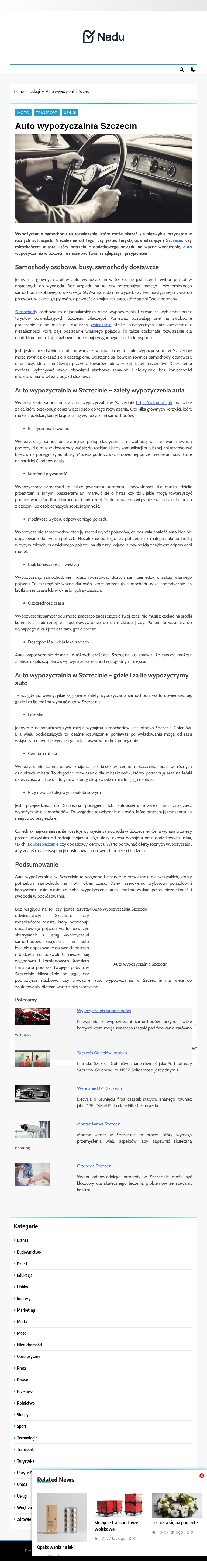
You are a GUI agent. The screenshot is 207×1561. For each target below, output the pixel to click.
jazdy (115, 447)
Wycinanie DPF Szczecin (99, 1088)
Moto (23, 112)
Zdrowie (24, 1519)
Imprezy (24, 1298)
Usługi (70, 112)
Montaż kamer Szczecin (98, 1123)
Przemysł (25, 1391)
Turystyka (25, 1461)
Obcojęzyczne (28, 1356)
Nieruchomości (29, 1345)
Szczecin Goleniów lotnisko (102, 1052)
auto (187, 246)
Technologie (27, 1438)
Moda (22, 1321)
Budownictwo (29, 1252)
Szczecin (174, 240)
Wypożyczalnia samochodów (104, 1010)
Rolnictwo (26, 1403)
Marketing (26, 1310)
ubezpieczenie (45, 844)
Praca (22, 1368)
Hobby (22, 1287)
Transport (46, 112)
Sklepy (23, 1414)
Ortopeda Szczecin (94, 1166)
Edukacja (25, 1275)
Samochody (26, 311)
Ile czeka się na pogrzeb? (175, 1522)
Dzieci (22, 1263)
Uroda (22, 1484)
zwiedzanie (101, 324)
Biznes (22, 1240)
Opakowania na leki (56, 1547)
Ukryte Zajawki (30, 1472)
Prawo (22, 1380)
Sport (21, 1426)
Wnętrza (24, 1507)
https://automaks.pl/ (154, 402)
